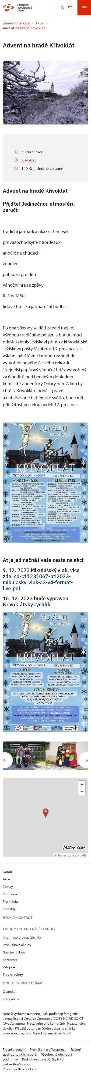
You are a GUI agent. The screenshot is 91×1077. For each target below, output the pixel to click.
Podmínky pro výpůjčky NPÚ (43, 1059)
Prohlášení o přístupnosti (48, 1049)
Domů (7, 871)
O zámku (9, 991)
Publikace (10, 894)
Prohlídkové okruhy (17, 945)
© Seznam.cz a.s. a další (70, 855)
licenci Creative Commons (32, 1018)
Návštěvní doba (14, 952)
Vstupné (9, 967)
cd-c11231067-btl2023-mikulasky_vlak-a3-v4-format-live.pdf (38, 582)
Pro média (10, 901)
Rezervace (10, 959)
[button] (46, 813)
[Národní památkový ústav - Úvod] (17, 8)
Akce (6, 879)
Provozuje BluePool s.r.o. (20, 1069)
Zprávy (8, 886)
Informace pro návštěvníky (22, 937)
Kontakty (9, 909)
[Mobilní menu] (84, 7)
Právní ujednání (14, 1049)
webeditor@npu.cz (16, 1064)
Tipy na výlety (13, 974)
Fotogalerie (11, 999)
